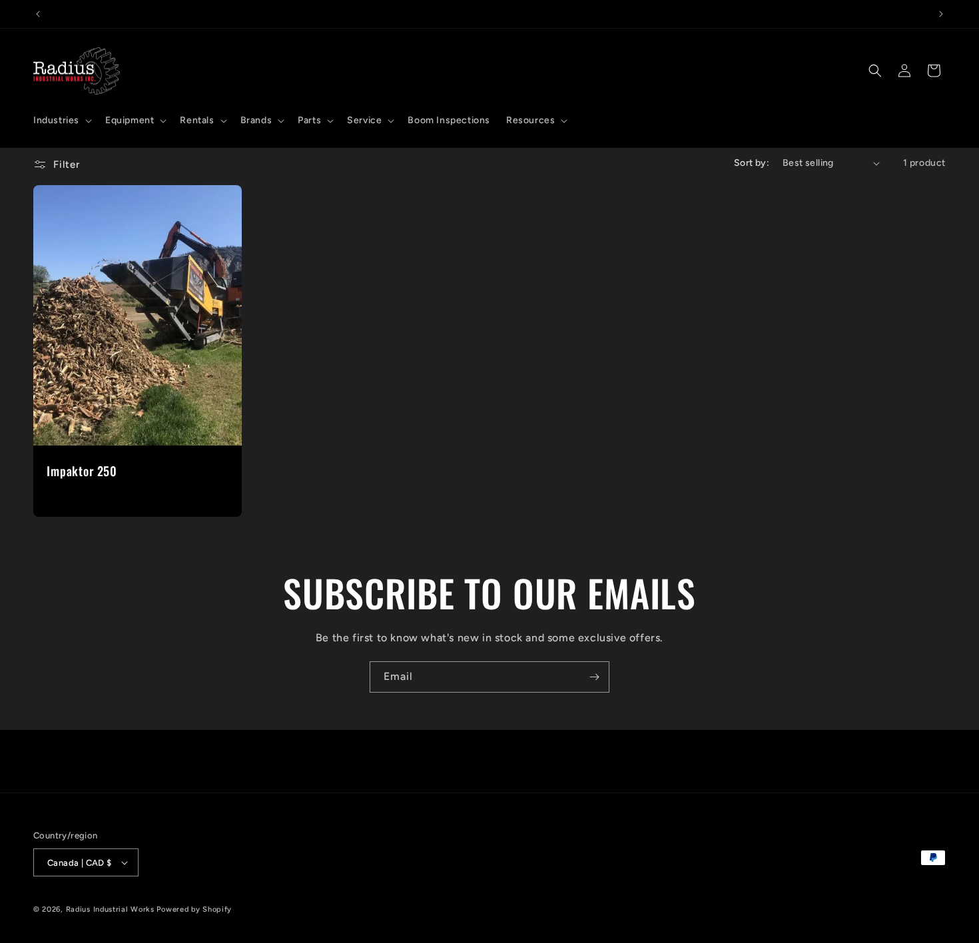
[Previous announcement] (38, 14)
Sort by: (751, 162)
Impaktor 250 (82, 471)
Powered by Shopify (194, 909)
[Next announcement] (941, 14)
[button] (61, 121)
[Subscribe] (594, 677)
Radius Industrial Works (110, 909)
